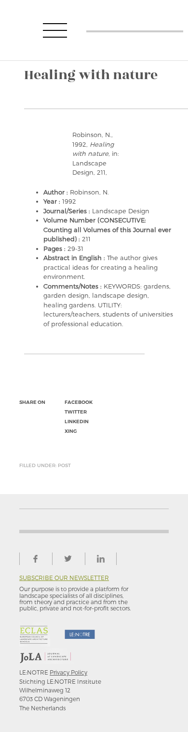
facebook (79, 402)
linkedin (77, 421)
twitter (76, 412)
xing (71, 431)
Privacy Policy (68, 672)
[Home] (135, 30)
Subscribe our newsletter (64, 578)
